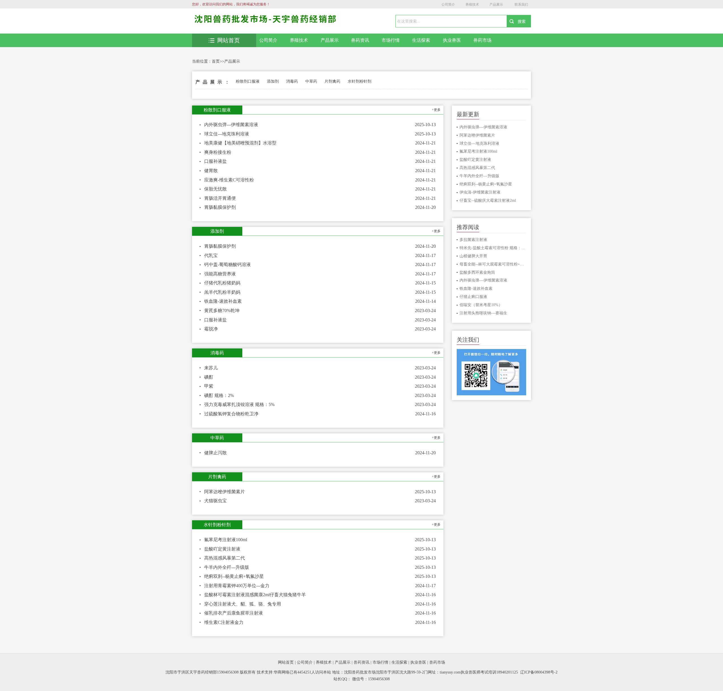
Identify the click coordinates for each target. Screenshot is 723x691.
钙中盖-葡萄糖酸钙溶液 (227, 264)
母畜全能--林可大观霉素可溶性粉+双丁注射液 (493, 264)
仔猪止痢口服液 (473, 297)
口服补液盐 (215, 161)
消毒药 (292, 81)
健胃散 (211, 170)
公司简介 (448, 4)
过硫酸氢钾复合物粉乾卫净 (231, 413)
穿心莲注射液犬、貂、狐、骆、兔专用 (242, 604)
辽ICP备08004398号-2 (539, 672)
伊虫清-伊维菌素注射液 (480, 192)
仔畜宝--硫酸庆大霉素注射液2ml (488, 200)
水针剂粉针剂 (359, 81)
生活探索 (421, 40)
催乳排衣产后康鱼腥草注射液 (233, 613)
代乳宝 (211, 255)
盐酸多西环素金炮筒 (477, 272)
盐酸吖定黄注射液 (222, 549)
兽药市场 (482, 40)
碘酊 (208, 377)
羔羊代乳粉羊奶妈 (222, 292)
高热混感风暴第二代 (224, 558)
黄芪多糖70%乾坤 (221, 310)
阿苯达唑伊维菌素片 (224, 491)
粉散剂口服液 (248, 81)
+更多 (436, 110)
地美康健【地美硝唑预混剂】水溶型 (240, 143)
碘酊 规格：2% (219, 395)
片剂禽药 (332, 81)
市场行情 (391, 40)
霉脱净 (211, 328)
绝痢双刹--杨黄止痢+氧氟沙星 (234, 576)
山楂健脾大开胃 (473, 256)
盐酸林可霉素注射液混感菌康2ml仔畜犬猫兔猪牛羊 (255, 594)
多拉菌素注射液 (473, 240)
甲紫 (208, 386)
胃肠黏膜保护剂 (220, 207)
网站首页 (228, 40)
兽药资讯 (360, 40)
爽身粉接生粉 (217, 152)
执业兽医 (452, 40)
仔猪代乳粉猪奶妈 (222, 282)
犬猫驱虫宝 (215, 500)
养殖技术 (472, 4)
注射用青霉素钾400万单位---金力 (236, 585)
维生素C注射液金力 (223, 622)
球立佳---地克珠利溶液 (226, 133)
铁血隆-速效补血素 (223, 301)
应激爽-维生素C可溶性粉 (229, 179)
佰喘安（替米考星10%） (481, 305)
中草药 (311, 81)
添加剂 (273, 81)
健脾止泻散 (215, 452)
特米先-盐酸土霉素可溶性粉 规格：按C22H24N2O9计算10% (493, 248)
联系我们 (521, 4)
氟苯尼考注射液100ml (225, 539)
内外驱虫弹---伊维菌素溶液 (231, 124)
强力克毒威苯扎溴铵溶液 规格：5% (239, 404)
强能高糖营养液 (220, 273)
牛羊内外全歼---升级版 (226, 567)
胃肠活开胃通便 (220, 198)
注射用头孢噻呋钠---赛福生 (483, 313)
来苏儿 (211, 367)
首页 (216, 61)
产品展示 (496, 4)
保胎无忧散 (215, 189)
